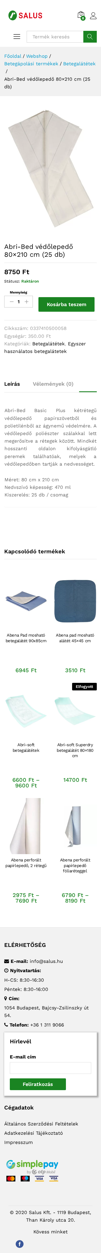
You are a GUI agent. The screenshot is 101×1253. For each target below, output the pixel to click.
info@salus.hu (46, 961)
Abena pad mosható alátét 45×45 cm (75, 638)
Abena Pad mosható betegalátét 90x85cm (26, 638)
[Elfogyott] (75, 711)
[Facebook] (19, 1243)
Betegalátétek (48, 343)
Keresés (90, 37)
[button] (25, 626)
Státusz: (12, 281)
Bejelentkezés (93, 19)
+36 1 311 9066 (47, 1025)
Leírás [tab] (12, 384)
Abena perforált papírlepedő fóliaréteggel (75, 865)
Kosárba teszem (66, 304)
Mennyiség (18, 292)
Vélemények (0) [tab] (53, 384)
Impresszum (18, 1142)
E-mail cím (23, 1057)
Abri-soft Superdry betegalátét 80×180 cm (75, 750)
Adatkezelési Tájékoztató (33, 1133)
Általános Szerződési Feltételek (41, 1124)
